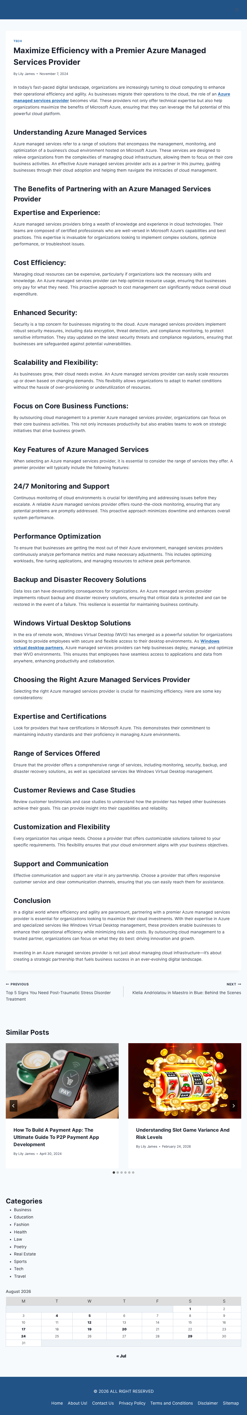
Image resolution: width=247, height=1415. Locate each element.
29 (190, 1336)
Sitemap (231, 1403)
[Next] (233, 1106)
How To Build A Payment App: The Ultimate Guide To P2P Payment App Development (56, 1137)
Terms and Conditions (171, 1403)
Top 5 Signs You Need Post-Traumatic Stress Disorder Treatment (58, 992)
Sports (20, 1261)
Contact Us (103, 1403)
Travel (20, 1276)
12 (89, 1322)
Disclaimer (208, 1403)
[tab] (114, 1172)
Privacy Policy (132, 1403)
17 (23, 1329)
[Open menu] (236, 9)
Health (20, 1232)
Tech (18, 41)
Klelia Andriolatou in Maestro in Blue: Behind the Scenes (186, 988)
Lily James (26, 74)
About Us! (77, 1403)
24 (23, 1336)
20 (124, 1329)
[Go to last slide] (13, 1106)
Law (18, 1239)
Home (57, 1403)
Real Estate (25, 1254)
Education (23, 1217)
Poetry (20, 1246)
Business (22, 1209)
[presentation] (62, 1081)
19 (89, 1329)
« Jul (121, 1356)
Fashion (21, 1224)
